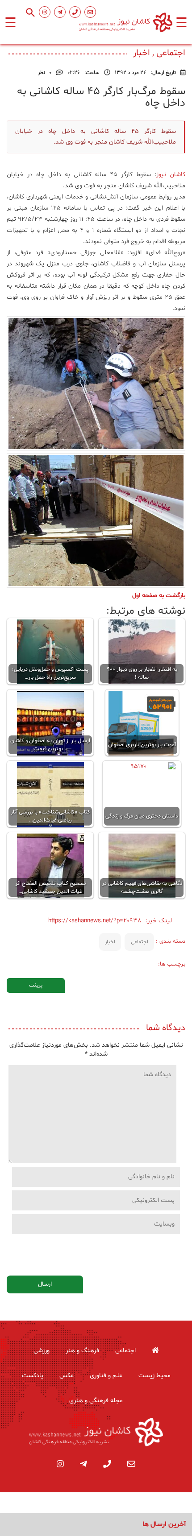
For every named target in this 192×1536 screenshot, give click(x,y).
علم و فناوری (106, 1375)
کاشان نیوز (170, 174)
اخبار (110, 942)
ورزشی (41, 1350)
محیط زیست (154, 1375)
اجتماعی (139, 942)
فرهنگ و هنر (82, 1350)
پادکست (32, 1375)
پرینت (35, 985)
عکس (66, 1375)
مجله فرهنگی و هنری (96, 1400)
